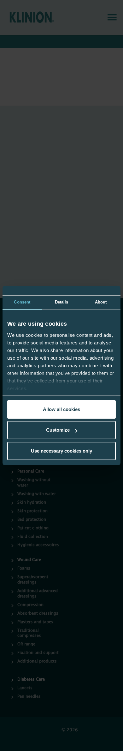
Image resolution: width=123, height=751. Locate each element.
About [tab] (101, 302)
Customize (58, 430)
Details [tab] (61, 302)
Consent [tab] (22, 302)
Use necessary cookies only (61, 451)
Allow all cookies (61, 409)
